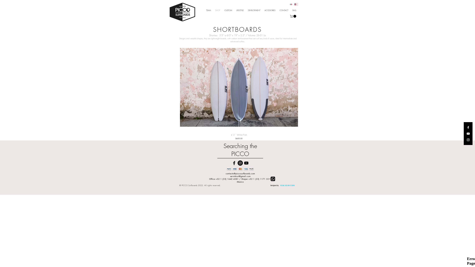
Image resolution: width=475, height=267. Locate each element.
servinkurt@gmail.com (240, 176)
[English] (296, 4)
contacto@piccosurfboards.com (240, 173)
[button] (293, 16)
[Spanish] (291, 4)
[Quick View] (239, 87)
